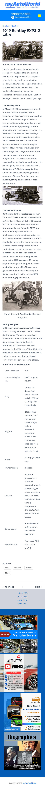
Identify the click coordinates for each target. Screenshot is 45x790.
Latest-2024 (22, 593)
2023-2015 (23, 596)
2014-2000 (23, 600)
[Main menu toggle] (39, 15)
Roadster (6, 26)
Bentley (15, 26)
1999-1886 (22, 603)
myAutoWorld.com (29, 783)
